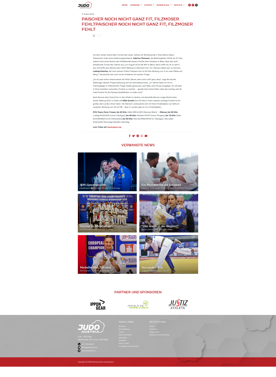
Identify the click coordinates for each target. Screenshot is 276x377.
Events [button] (148, 5)
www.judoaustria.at (88, 351)
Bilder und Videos (125, 335)
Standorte (122, 340)
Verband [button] (135, 5)
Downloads (123, 338)
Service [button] (178, 5)
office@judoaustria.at (89, 347)
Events (121, 332)
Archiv (152, 326)
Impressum (154, 329)
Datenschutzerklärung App (159, 335)
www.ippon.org (114, 127)
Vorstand (122, 326)
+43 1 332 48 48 (87, 344)
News (125, 5)
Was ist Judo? (124, 343)
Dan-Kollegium (124, 329)
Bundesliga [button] (163, 5)
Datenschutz (154, 332)
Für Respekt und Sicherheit (129, 346)
